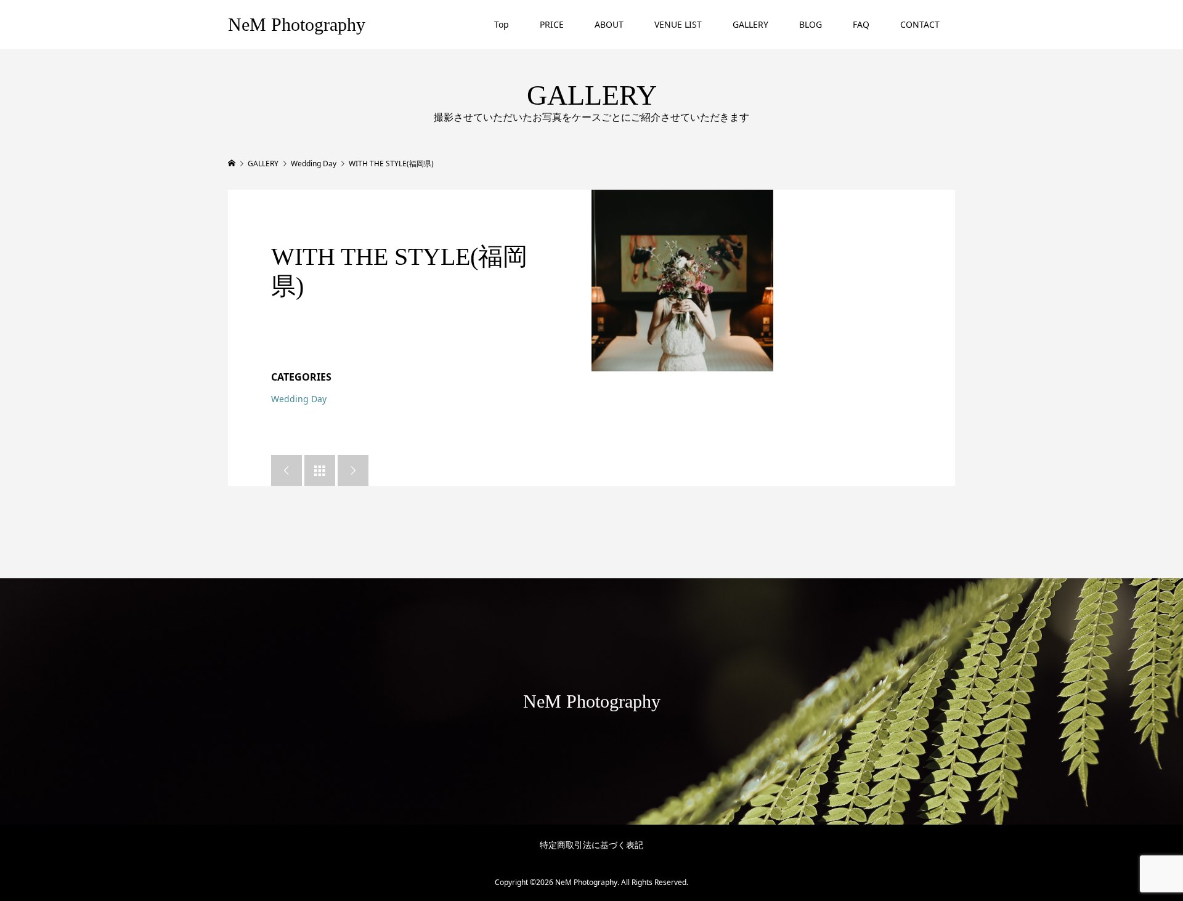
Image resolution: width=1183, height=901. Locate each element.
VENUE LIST (678, 24)
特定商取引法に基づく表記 (591, 844)
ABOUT (609, 24)
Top (501, 24)
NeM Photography (296, 24)
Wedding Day (299, 399)
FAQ (861, 24)
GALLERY (750, 24)
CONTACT (920, 24)
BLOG (810, 24)
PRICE (552, 24)
